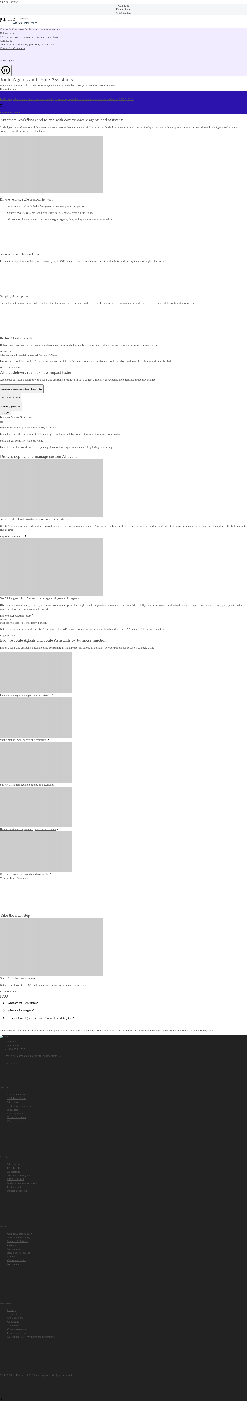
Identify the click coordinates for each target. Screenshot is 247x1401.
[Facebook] (127, 1381)
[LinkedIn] (127, 1387)
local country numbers (48, 1055)
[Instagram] (127, 1390)
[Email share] (127, 1392)
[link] (29, 33)
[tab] (22, 388)
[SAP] (4, 1037)
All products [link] (22, 19)
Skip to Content (9, 1)
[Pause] (6, 70)
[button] (9, 89)
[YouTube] (127, 1384)
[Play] (1, 422)
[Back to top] (1, 1399)
